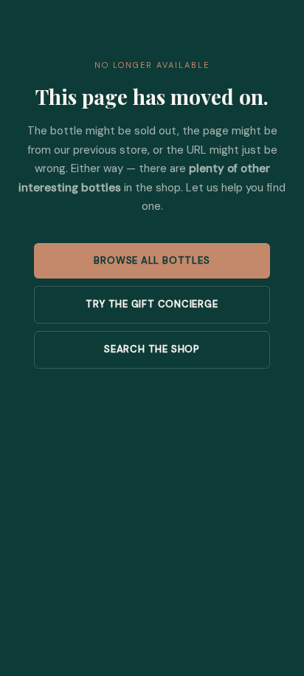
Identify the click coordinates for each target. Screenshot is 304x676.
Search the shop (152, 349)
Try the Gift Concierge (152, 304)
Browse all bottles (152, 260)
